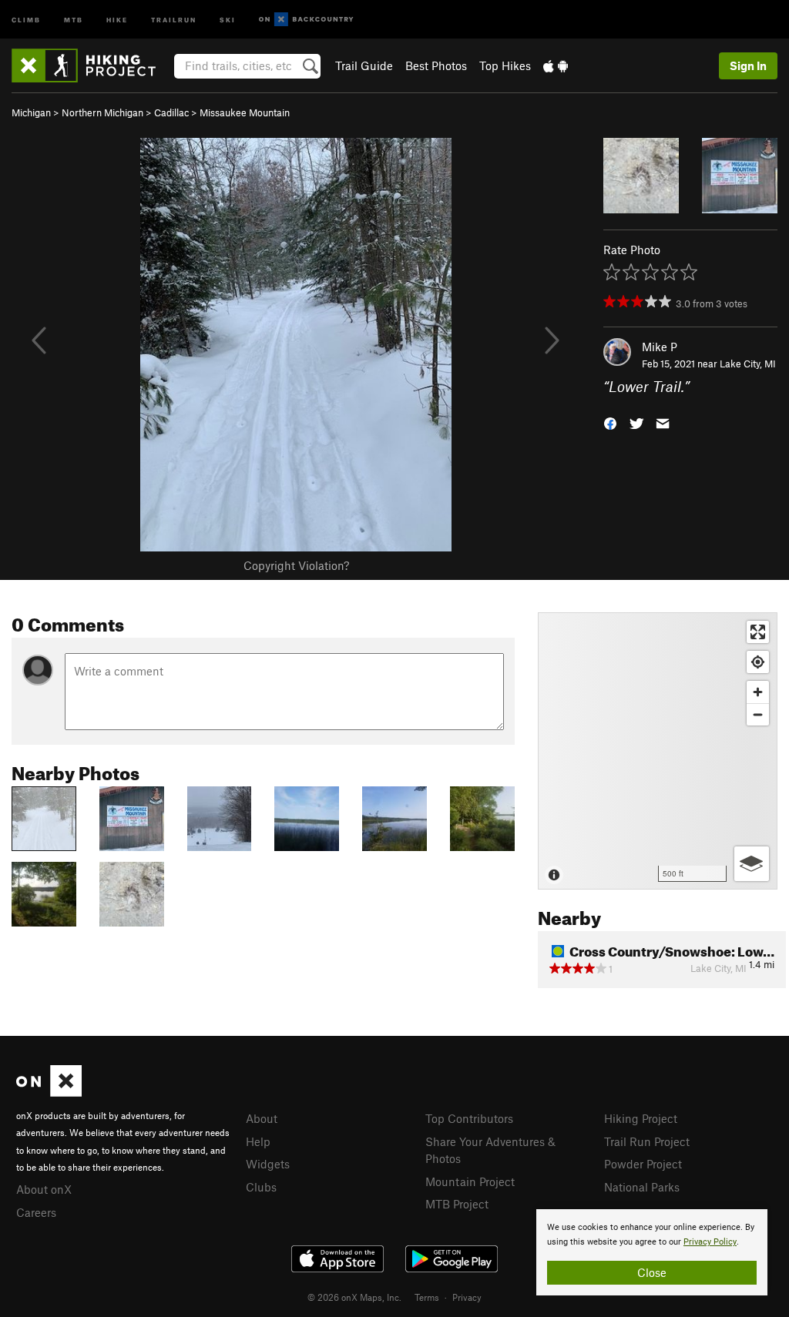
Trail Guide (364, 65)
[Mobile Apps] (555, 65)
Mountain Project (470, 1181)
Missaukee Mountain (245, 112)
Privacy (467, 1297)
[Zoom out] (758, 714)
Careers (36, 1212)
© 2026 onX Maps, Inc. (354, 1297)
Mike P (659, 347)
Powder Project (643, 1164)
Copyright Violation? (296, 565)
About (261, 1118)
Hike (117, 19)
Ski (228, 19)
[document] (652, 1252)
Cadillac (171, 112)
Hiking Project (640, 1118)
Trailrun (173, 19)
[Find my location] (758, 662)
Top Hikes (505, 65)
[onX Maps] (49, 1092)
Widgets (268, 1164)
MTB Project (457, 1204)
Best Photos (436, 65)
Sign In (748, 65)
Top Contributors (469, 1118)
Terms (427, 1297)
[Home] (91, 65)
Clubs (261, 1187)
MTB (73, 19)
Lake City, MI (748, 363)
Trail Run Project (647, 1141)
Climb (26, 19)
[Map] (658, 751)
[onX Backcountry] (306, 19)
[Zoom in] (758, 692)
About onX (44, 1189)
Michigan (31, 112)
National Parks (642, 1187)
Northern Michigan (102, 112)
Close (651, 1272)
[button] (610, 422)
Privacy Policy (710, 1242)
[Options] (751, 863)
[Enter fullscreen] (758, 632)
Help (258, 1141)
